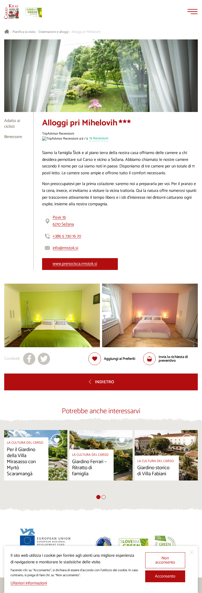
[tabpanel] (35, 462)
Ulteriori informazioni (29, 583)
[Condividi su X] (44, 358)
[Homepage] (11, 11)
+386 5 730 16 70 (67, 236)
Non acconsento (165, 560)
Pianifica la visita (23, 32)
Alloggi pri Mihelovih (86, 32)
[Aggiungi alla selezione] (56, 440)
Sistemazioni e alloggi (53, 32)
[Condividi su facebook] (29, 358)
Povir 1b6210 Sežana (63, 221)
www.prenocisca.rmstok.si (75, 263)
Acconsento (165, 576)
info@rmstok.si (65, 248)
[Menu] (192, 11)
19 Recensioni (98, 138)
